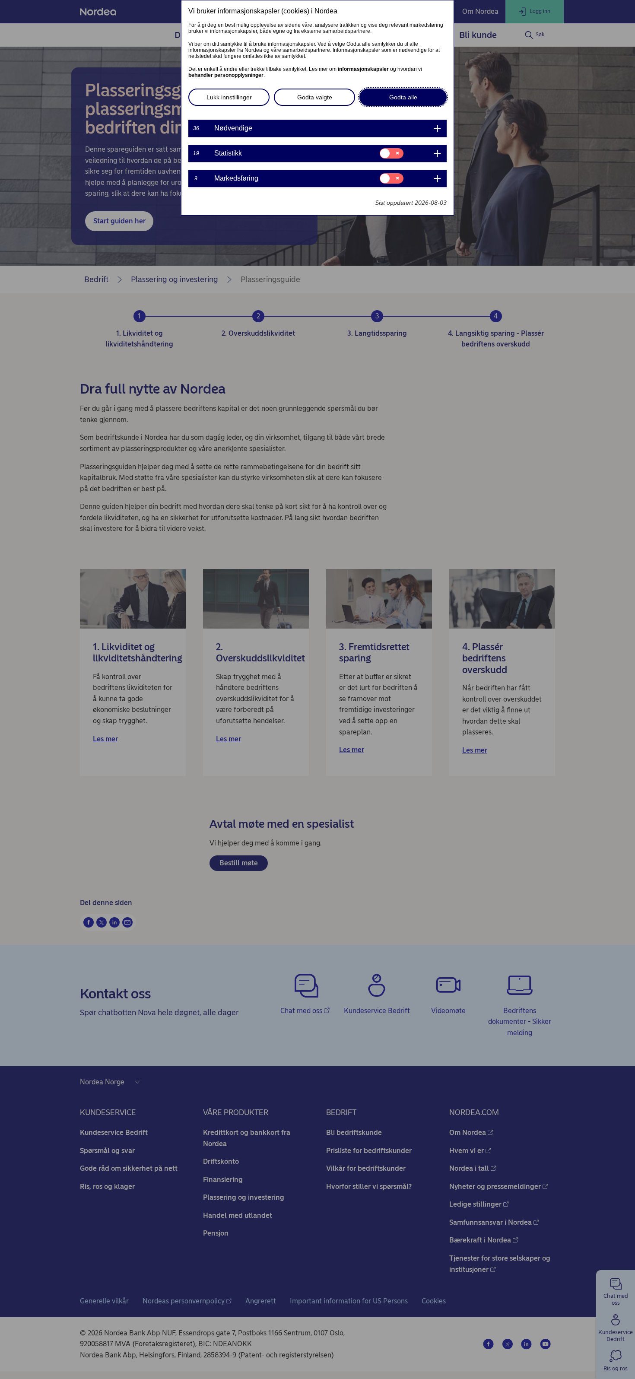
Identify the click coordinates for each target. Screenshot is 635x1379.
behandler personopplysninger (226, 75)
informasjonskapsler (363, 69)
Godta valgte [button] (314, 97)
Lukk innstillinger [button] (229, 97)
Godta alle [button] (403, 97)
